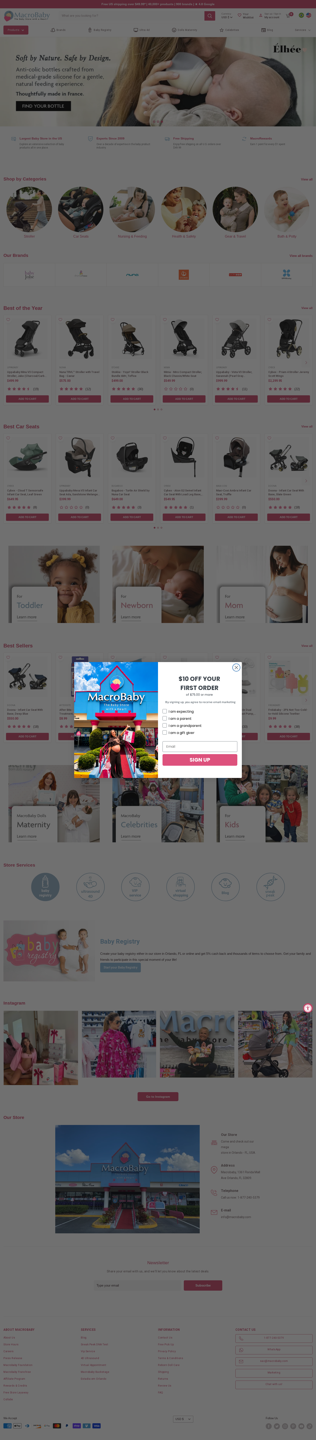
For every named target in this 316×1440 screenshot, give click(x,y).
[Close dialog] (236, 667)
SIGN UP (200, 759)
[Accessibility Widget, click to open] (308, 1008)
